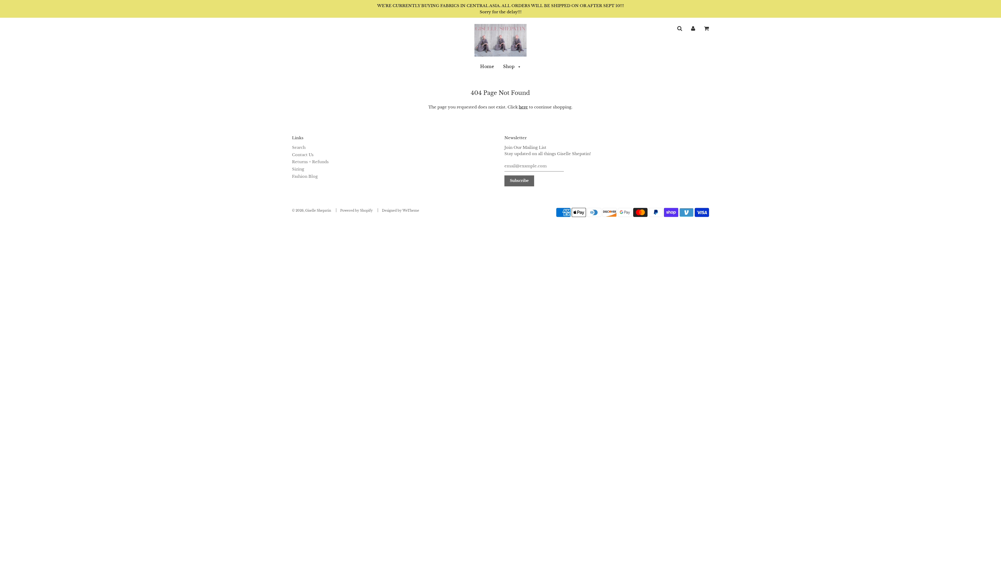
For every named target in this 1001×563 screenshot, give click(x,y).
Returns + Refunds (310, 161)
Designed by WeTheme (400, 210)
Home (487, 66)
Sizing (298, 169)
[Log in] (693, 28)
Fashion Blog (305, 176)
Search (299, 147)
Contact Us (303, 154)
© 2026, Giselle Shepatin (311, 210)
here (523, 107)
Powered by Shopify (356, 210)
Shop (509, 66)
